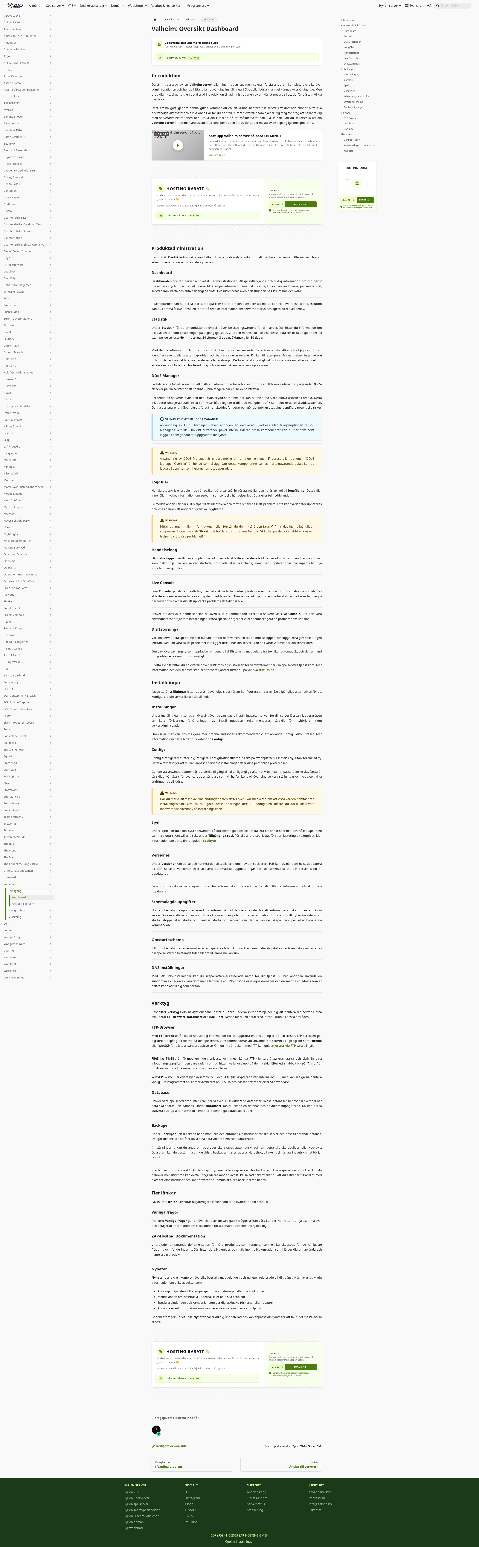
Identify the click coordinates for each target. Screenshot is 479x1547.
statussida (266, 670)
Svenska (415, 6)
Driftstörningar (352, 63)
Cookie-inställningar (239, 1542)
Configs (348, 80)
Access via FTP (285, 1046)
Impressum (317, 1498)
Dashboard (350, 31)
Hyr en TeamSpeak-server (141, 1510)
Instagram (192, 1498)
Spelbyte (209, 841)
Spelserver (53, 6)
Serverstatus (256, 1504)
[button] (27, 16)
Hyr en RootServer (136, 1498)
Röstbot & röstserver (166, 6)
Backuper (349, 129)
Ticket (203, 531)
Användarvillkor (320, 1492)
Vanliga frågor (352, 139)
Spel (346, 85)
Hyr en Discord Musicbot (141, 1516)
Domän (116, 6)
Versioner (349, 90)
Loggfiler (349, 47)
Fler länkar (347, 134)
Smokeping (255, 1510)
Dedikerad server (92, 6)
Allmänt (34, 6)
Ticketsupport (257, 1498)
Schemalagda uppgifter (357, 96)
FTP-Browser (351, 118)
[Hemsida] (155, 19)
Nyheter (348, 150)
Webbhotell (136, 6)
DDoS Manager (352, 41)
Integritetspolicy (320, 1504)
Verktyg (345, 112)
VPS (70, 6)
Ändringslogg (256, 1492)
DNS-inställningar (353, 107)
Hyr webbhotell (134, 1528)
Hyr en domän (133, 1522)
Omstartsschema (353, 101)
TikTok (189, 1516)
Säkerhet (315, 1510)
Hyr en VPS (131, 1492)
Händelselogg (351, 52)
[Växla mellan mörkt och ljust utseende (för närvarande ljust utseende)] (429, 6)
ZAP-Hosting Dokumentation (360, 145)
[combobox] (453, 6)
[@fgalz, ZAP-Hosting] (156, 1430)
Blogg (189, 1504)
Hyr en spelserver (135, 1504)
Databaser (349, 123)
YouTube (191, 1522)
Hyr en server (388, 6)
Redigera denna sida (171, 1446)
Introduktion (348, 20)
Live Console (351, 58)
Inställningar (348, 69)
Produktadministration (354, 25)
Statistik (348, 36)
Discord (190, 1510)
